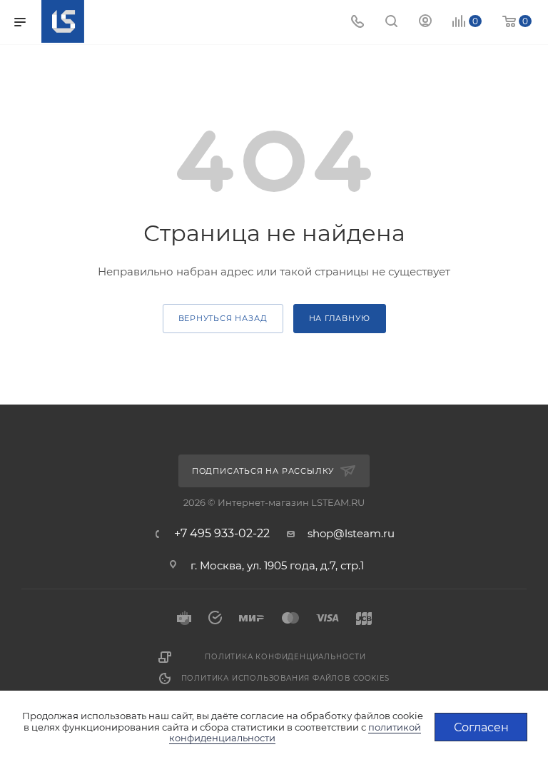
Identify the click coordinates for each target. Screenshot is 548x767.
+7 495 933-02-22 (222, 533)
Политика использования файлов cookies (285, 678)
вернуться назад (223, 318)
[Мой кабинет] (425, 22)
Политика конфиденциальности (285, 656)
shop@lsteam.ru (351, 533)
